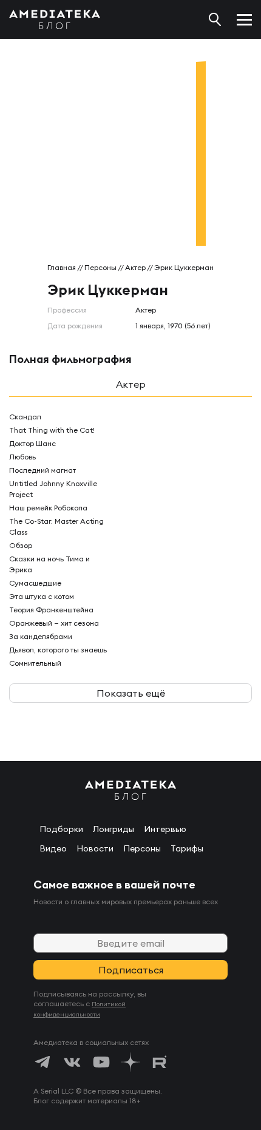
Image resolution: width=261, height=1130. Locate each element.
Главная (61, 267)
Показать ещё (131, 693)
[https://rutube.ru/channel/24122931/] (159, 1062)
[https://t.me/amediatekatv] (43, 1062)
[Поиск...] (215, 19)
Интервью (165, 829)
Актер (135, 267)
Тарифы (187, 848)
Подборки (61, 829)
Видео (53, 848)
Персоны (100, 267)
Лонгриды (113, 829)
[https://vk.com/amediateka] (72, 1062)
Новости (95, 848)
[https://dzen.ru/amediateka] (130, 1062)
